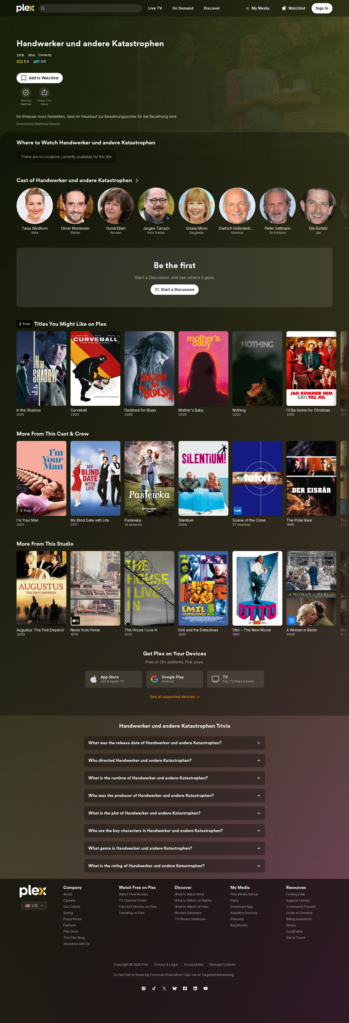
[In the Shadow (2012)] (41, 374)
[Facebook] (185, 988)
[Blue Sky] (174, 988)
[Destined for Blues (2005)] (149, 374)
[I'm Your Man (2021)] (41, 484)
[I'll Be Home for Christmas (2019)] (311, 374)
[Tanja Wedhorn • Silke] (35, 211)
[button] (44, 96)
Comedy (44, 55)
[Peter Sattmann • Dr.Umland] (278, 211)
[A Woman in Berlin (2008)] (311, 594)
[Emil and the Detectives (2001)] (203, 594)
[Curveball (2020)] (95, 374)
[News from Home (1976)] (95, 594)
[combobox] (94, 8)
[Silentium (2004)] (203, 484)
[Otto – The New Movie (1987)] (257, 594)
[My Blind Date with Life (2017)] (95, 484)
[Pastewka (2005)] (149, 484)
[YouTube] (205, 988)
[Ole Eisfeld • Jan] (318, 211)
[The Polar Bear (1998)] (311, 484)
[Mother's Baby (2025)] (203, 374)
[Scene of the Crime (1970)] (257, 484)
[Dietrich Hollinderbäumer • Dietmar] (237, 211)
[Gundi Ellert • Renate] (116, 211)
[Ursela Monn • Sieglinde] (197, 211)
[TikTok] (154, 988)
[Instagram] (143, 988)
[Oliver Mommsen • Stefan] (75, 211)
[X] (164, 988)
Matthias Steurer (47, 124)
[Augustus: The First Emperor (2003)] (41, 594)
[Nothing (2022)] (257, 374)
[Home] (26, 8)
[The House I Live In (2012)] (149, 594)
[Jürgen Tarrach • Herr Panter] (156, 211)
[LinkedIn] (195, 988)
